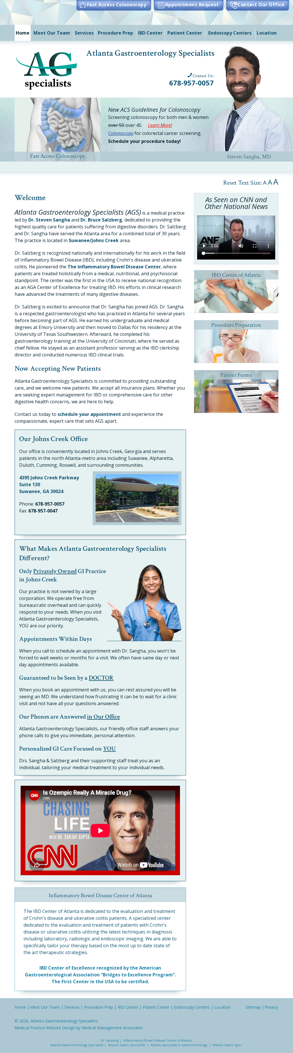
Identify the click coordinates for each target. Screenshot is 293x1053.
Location (267, 33)
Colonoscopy (120, 133)
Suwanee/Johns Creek (94, 240)
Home (22, 33)
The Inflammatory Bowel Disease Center (114, 267)
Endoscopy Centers (230, 33)
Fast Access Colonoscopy (116, 4)
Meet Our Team (51, 33)
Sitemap (253, 1007)
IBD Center (150, 33)
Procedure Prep (115, 33)
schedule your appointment (89, 414)
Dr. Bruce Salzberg (101, 220)
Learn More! (160, 125)
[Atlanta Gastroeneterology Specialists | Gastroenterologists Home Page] (47, 69)
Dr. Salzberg (109, 1040)
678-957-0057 (191, 82)
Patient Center (184, 33)
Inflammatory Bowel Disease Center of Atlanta (157, 1040)
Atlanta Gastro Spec (227, 1045)
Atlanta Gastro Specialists (126, 1045)
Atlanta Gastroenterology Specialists (64, 1021)
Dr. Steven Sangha (49, 220)
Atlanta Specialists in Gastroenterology (179, 1045)
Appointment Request (192, 4)
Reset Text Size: (242, 183)
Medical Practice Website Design (45, 1027)
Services (84, 33)
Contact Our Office (260, 4)
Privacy (271, 1007)
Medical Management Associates (112, 1027)
